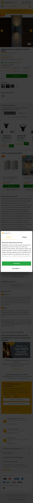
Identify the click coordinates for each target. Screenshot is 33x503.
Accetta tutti (16, 263)
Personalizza (15, 268)
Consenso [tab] (8, 237)
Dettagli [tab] (24, 237)
